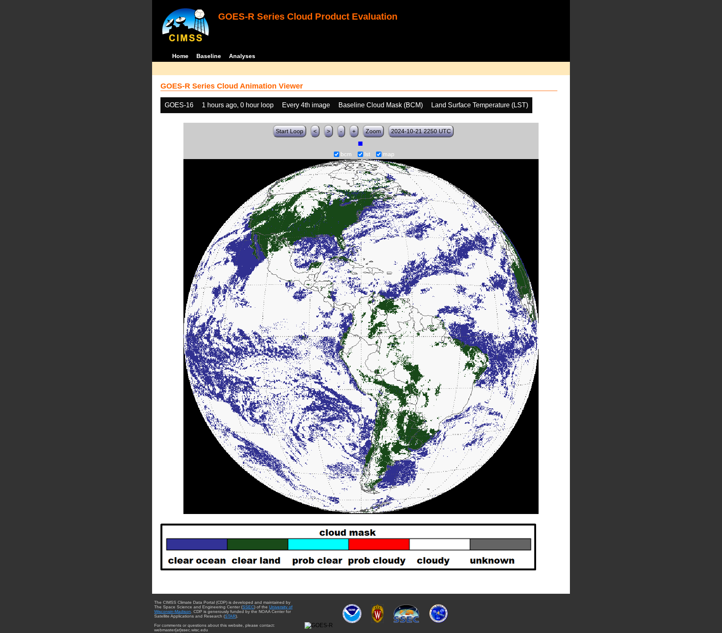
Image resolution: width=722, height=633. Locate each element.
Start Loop (289, 131)
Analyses (242, 56)
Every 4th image (306, 105)
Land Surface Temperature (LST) (479, 105)
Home (180, 56)
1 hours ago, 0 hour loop (238, 105)
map (388, 154)
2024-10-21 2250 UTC (421, 131)
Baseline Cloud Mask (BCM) (380, 105)
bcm (346, 154)
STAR (230, 616)
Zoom (373, 131)
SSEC (248, 607)
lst (367, 154)
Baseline (208, 56)
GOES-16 (179, 105)
